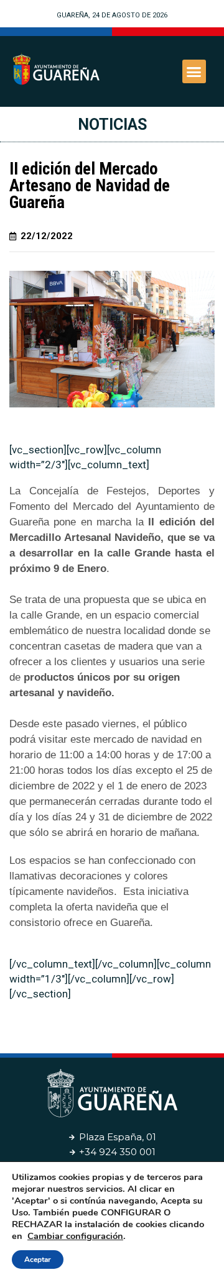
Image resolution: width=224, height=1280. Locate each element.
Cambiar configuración (75, 1235)
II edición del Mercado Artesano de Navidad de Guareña (89, 185)
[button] (194, 71)
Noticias (112, 125)
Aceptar (37, 1259)
